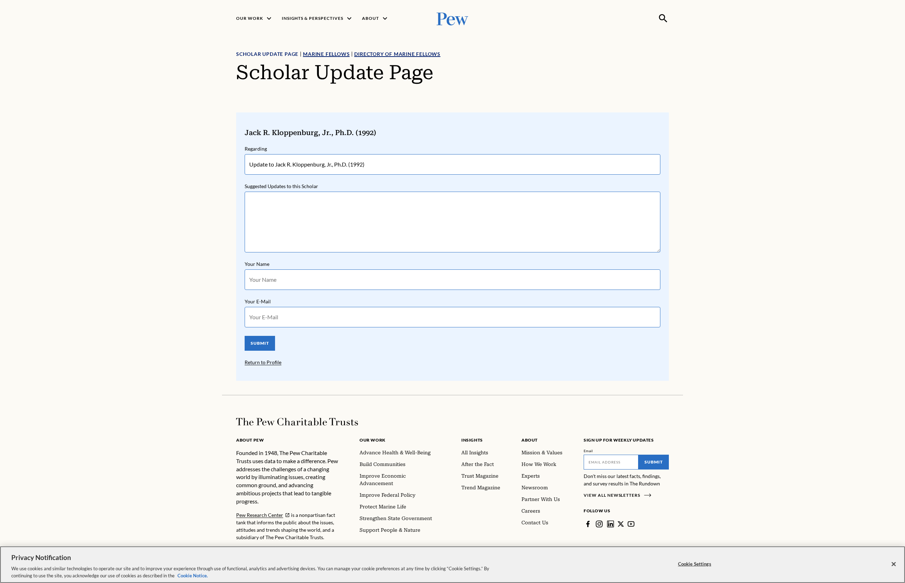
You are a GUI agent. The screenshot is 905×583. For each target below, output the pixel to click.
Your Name (257, 264)
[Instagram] (599, 524)
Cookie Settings (694, 564)
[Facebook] (588, 524)
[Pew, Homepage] (452, 18)
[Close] (893, 564)
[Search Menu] (663, 18)
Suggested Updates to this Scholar (281, 186)
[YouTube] (631, 524)
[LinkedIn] (610, 524)
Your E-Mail (258, 301)
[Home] (297, 422)
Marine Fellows (326, 54)
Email (588, 451)
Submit (653, 462)
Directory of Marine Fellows (397, 54)
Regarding (256, 149)
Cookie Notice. (192, 575)
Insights (472, 440)
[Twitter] (621, 524)
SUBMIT (260, 343)
